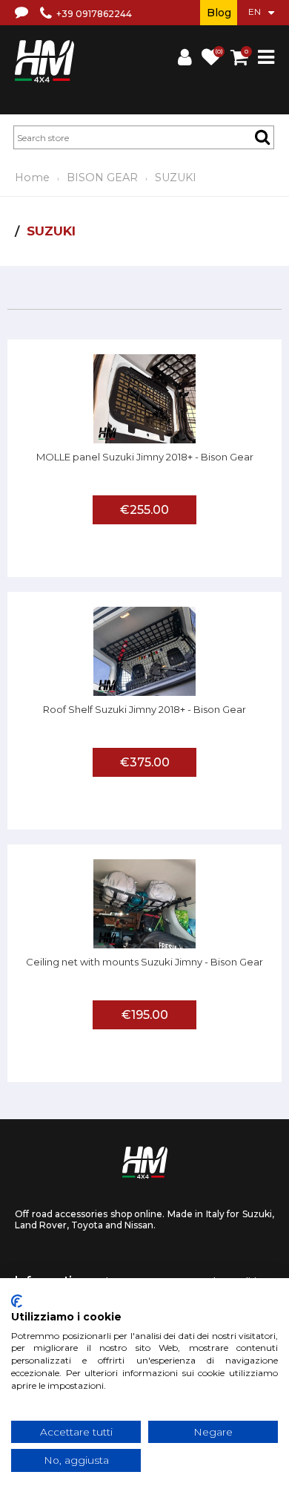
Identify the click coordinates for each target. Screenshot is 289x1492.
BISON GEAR (102, 177)
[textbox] (143, 137)
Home (32, 177)
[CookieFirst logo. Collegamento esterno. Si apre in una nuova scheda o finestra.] (16, 1301)
